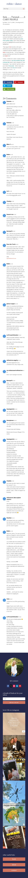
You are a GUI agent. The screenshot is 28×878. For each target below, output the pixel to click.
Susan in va (10, 214)
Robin (5, 22)
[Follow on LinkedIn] (17, 686)
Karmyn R (9, 231)
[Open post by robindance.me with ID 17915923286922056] (14, 769)
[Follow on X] (11, 686)
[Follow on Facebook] (8, 686)
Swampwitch (10, 409)
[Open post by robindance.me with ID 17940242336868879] (14, 814)
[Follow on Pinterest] (20, 686)
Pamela (9, 101)
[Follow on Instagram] (14, 686)
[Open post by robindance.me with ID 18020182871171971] (14, 837)
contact (14, 870)
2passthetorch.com (11, 258)
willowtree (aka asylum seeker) (14, 498)
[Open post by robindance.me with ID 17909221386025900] (14, 746)
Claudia (9, 481)
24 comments (6, 24)
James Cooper (11, 304)
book (14, 859)
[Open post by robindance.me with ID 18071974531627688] (14, 724)
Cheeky (9, 201)
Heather (9, 518)
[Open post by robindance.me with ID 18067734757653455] (14, 792)
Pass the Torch (11, 244)
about (14, 865)
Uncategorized (19, 22)
